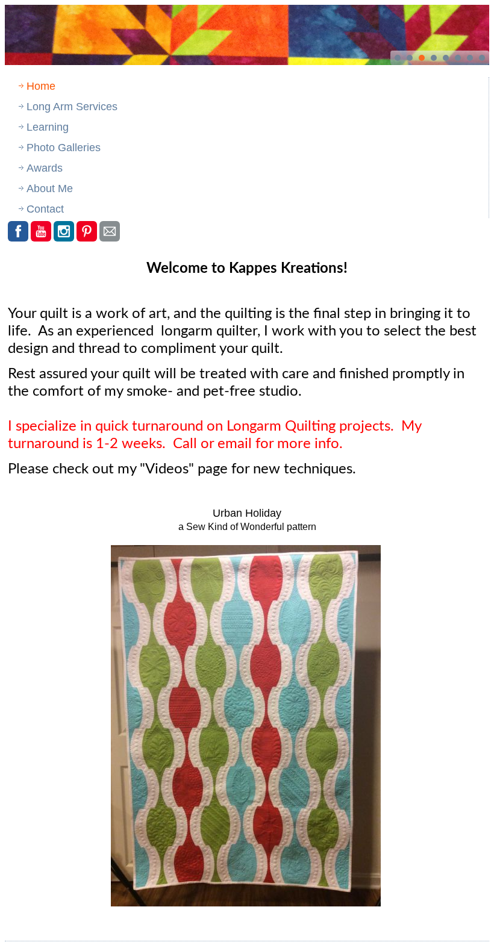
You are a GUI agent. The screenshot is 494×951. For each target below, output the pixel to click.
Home (41, 86)
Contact (45, 209)
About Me (50, 188)
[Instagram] (64, 231)
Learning (48, 127)
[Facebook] (18, 231)
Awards (45, 168)
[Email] (109, 231)
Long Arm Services (72, 107)
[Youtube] (41, 231)
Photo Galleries (64, 148)
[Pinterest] (87, 231)
